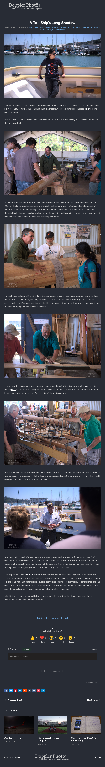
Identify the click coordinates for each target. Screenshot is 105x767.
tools (57, 27)
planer (13, 389)
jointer (94, 386)
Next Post (92, 700)
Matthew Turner (32, 574)
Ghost (17, 757)
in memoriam (86, 27)
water (63, 27)
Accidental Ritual (12, 738)
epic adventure (36, 27)
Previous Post (14, 700)
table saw (84, 386)
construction (73, 27)
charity (96, 27)
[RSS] (100, 757)
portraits (48, 27)
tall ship (88, 108)
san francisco (58, 30)
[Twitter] (96, 757)
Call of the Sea (65, 105)
